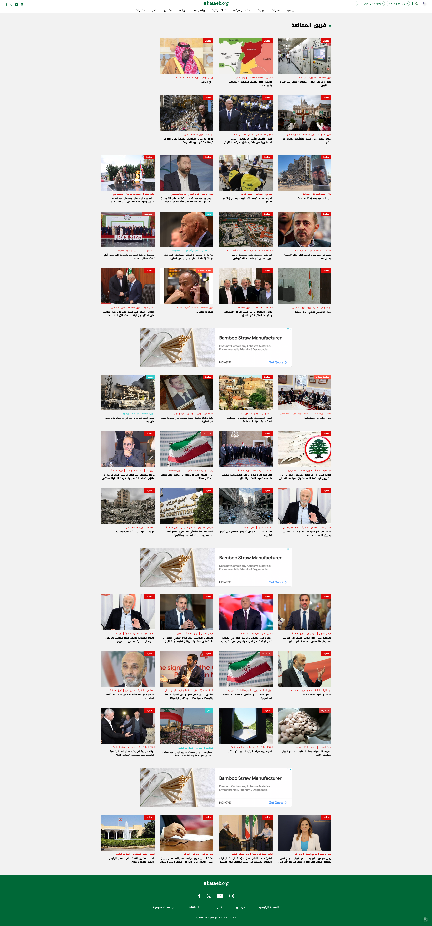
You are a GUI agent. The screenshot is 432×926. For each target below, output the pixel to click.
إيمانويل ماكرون (125, 251)
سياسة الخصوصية (164, 907)
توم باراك (255, 414)
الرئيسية (291, 10)
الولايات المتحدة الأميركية (195, 470)
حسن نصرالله (249, 527)
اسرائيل (269, 77)
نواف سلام (150, 194)
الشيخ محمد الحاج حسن (262, 854)
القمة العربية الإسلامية (321, 414)
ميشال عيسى (207, 251)
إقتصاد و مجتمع (241, 10)
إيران (255, 690)
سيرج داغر (150, 470)
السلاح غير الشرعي (205, 414)
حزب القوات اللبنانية (323, 470)
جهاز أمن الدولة (234, 251)
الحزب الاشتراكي (118, 307)
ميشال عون (179, 414)
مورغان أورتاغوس (190, 251)
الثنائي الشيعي (293, 134)
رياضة (181, 10)
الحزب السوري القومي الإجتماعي (185, 194)
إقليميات (148, 214)
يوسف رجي (118, 194)
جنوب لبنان (240, 77)
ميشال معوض (325, 633)
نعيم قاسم (258, 470)
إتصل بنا (218, 907)
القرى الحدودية (324, 134)
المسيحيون (291, 470)
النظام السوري (315, 251)
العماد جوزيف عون (291, 527)
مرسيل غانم (267, 633)
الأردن (313, 747)
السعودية (180, 77)
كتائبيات (140, 10)
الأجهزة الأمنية (191, 307)
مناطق (168, 10)
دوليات (261, 10)
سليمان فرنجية (237, 747)
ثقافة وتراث (219, 10)
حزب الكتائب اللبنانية (188, 690)
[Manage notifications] (425, 919)
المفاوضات (248, 134)
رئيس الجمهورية (139, 854)
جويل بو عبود (325, 854)
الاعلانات (194, 907)
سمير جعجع (326, 527)
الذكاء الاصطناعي (255, 77)
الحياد (152, 854)
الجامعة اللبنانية (266, 251)
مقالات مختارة (204, 271)
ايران (329, 194)
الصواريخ (312, 77)
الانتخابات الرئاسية (265, 747)
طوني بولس (207, 194)
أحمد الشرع (285, 414)
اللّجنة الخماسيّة (206, 690)
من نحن (240, 907)
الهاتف (179, 307)
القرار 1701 (258, 307)
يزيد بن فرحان (207, 77)
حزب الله (302, 77)
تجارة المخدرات (325, 747)
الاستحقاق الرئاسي (134, 470)
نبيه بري (269, 194)
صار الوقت (255, 633)
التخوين (180, 633)
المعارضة (295, 690)
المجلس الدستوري (205, 527)
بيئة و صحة (198, 10)
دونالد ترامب (149, 251)
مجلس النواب (247, 194)
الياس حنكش (170, 690)
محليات (276, 10)
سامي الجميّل (311, 854)
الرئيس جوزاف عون (264, 134)
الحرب (186, 134)
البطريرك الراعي (123, 854)
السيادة (269, 307)
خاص (154, 10)
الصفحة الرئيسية (268, 907)
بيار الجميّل (311, 633)
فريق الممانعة (325, 77)
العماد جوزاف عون (300, 414)
